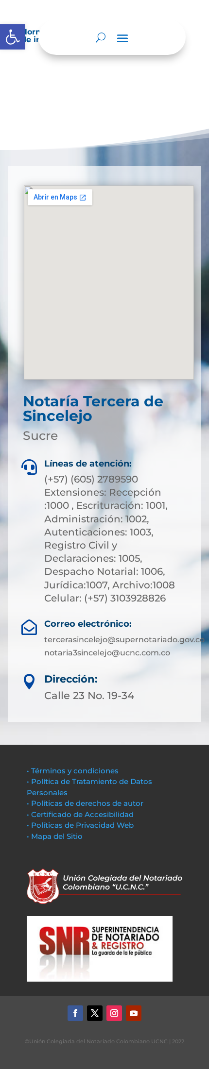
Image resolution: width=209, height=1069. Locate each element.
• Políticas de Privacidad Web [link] (80, 825)
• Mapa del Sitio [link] (56, 836)
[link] (12, 37)
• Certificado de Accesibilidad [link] (80, 814)
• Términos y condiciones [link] (73, 770)
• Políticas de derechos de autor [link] (85, 803)
